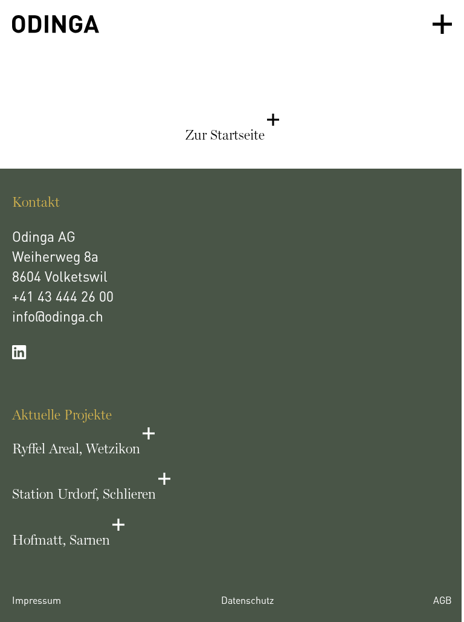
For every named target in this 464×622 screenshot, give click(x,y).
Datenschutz (247, 601)
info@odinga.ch (57, 318)
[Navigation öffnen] (442, 24)
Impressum (36, 601)
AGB (442, 601)
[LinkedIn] (232, 352)
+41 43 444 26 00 (63, 298)
